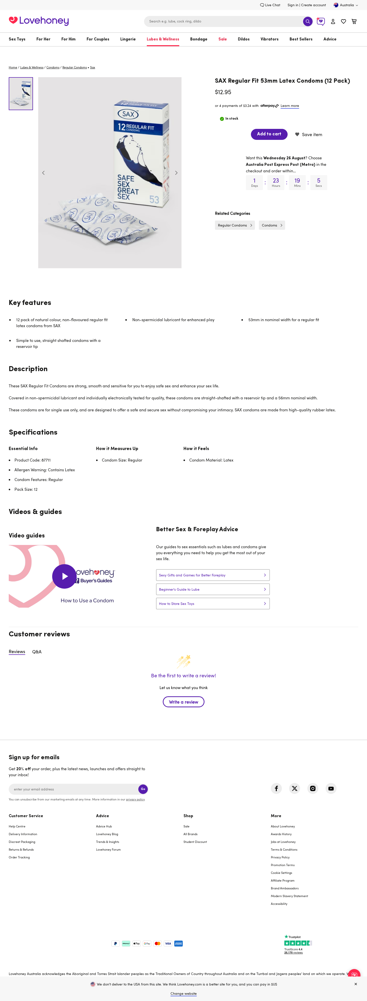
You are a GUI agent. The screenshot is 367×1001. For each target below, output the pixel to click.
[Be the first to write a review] (183, 710)
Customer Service (26, 816)
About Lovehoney (283, 826)
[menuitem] (20, 39)
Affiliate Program (283, 880)
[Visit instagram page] (312, 788)
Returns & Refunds (21, 849)
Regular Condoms (74, 67)
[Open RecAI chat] (354, 975)
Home (13, 67)
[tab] (52, 863)
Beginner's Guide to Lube (179, 589)
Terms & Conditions (284, 849)
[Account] (333, 21)
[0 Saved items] (343, 22)
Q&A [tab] (36, 652)
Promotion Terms (283, 865)
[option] (110, 172)
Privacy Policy (280, 857)
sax (92, 67)
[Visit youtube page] (331, 788)
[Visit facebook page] (276, 788)
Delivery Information (23, 834)
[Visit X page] (294, 788)
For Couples (98, 39)
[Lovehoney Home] (39, 20)
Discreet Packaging (22, 842)
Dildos (244, 39)
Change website (184, 993)
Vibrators (270, 39)
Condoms (52, 67)
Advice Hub (104, 826)
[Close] (355, 984)
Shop (188, 816)
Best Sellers (301, 39)
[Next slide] (176, 173)
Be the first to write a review (183, 701)
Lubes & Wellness (163, 39)
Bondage (198, 39)
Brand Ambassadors (285, 888)
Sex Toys (17, 39)
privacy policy (135, 799)
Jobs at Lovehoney (283, 842)
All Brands (190, 834)
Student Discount (195, 842)
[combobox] (228, 21)
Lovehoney (183, 51)
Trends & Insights (107, 842)
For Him (68, 39)
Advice (330, 39)
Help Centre (17, 826)
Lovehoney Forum (108, 849)
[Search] (308, 21)
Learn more (290, 105)
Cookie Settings (281, 873)
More (276, 816)
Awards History (281, 834)
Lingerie (128, 39)
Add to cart (269, 134)
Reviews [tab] (17, 651)
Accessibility (279, 904)
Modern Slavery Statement (289, 896)
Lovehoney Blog (107, 834)
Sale (222, 39)
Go (143, 789)
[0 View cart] (354, 22)
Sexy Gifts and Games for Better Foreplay (192, 575)
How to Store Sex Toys (176, 603)
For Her (43, 39)
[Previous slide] (43, 173)
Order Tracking (19, 857)
